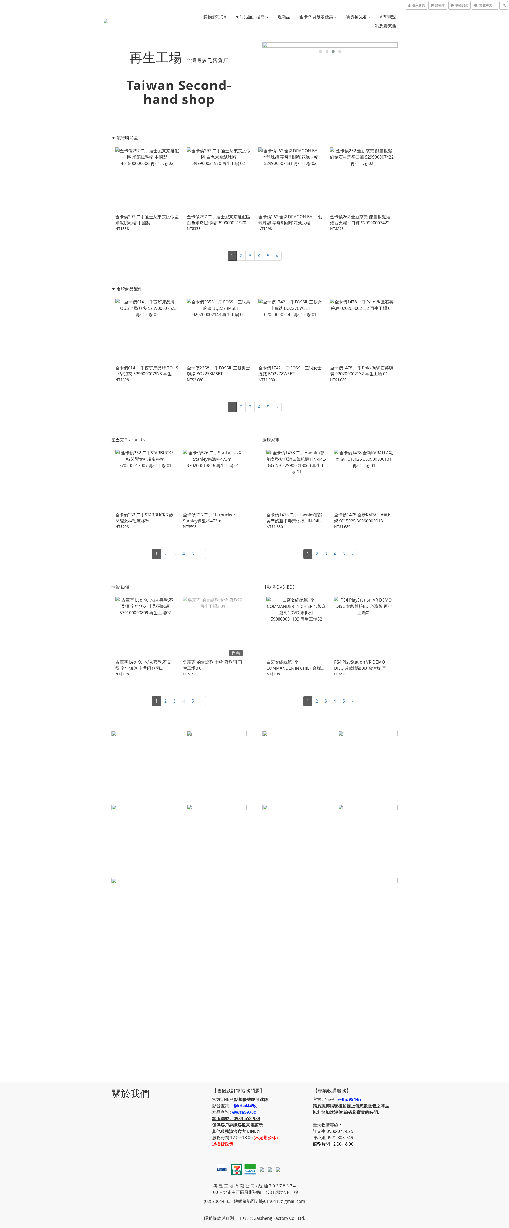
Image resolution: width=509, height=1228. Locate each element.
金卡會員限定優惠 (316, 17)
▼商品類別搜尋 (250, 17)
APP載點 (388, 17)
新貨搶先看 (357, 17)
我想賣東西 (385, 26)
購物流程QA (214, 17)
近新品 (284, 17)
